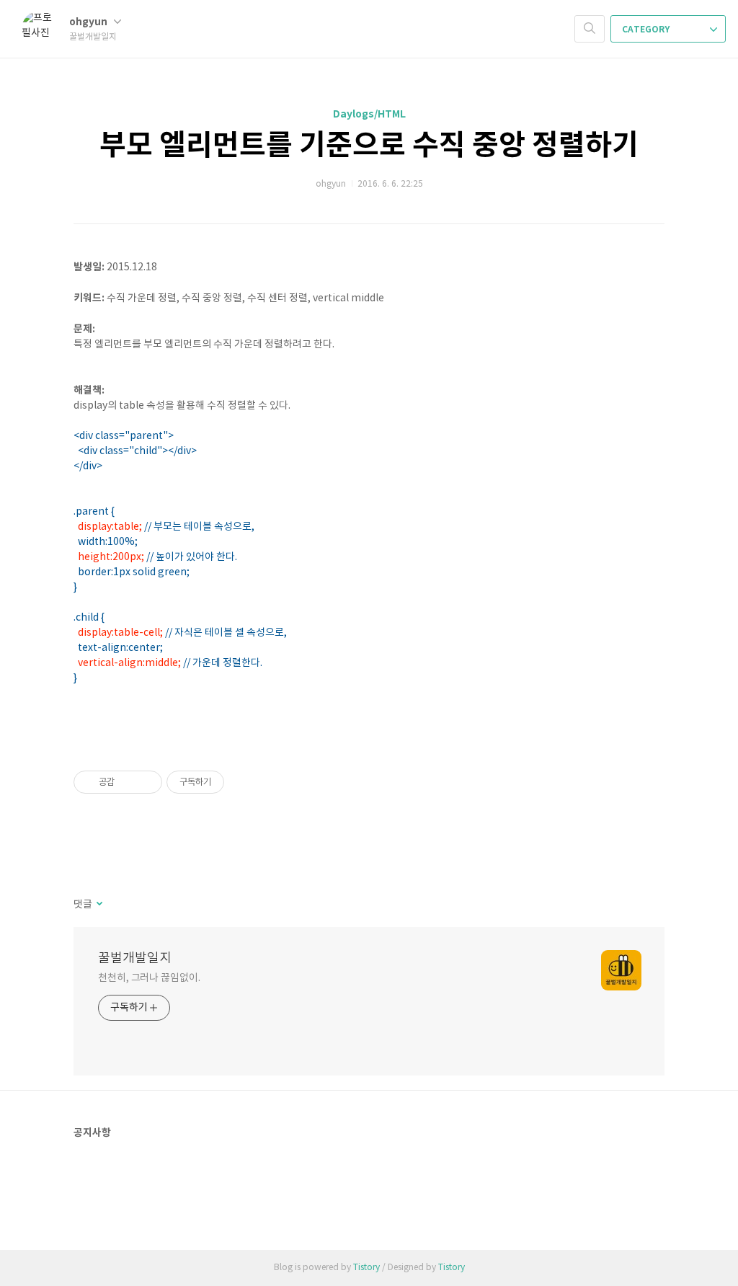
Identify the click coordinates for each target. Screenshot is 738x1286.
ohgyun (89, 22)
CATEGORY (647, 30)
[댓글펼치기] (98, 904)
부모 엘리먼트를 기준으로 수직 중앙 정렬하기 (369, 145)
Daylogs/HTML (369, 114)
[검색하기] (589, 29)
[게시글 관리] (146, 782)
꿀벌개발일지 (135, 958)
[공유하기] (128, 782)
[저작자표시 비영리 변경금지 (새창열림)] (243, 782)
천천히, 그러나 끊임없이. (149, 978)
